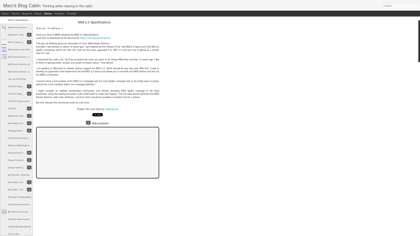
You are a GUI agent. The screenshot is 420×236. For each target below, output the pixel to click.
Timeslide (72, 13)
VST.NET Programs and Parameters (24, 101)
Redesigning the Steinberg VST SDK (24, 130)
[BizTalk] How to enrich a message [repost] (27, 211)
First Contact (13, 233)
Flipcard (15, 13)
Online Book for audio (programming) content (28, 138)
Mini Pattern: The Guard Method (22, 182)
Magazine (27, 13)
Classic (5, 13)
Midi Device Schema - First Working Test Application (31, 56)
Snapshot (59, 13)
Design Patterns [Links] (18, 167)
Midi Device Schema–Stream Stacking (25, 64)
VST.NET (12, 108)
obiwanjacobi (111, 109)
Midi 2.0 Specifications (18, 20)
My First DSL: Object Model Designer (24, 174)
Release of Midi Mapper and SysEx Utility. (26, 145)
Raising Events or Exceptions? (21, 152)
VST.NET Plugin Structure (19, 93)
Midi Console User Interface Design (24, 49)
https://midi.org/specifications (95, 37)
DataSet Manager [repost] (19, 226)
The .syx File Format (17, 79)
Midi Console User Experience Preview (25, 42)
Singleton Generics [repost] (20, 219)
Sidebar (48, 13)
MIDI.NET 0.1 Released (18, 34)
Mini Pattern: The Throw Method (22, 189)
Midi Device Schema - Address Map (24, 71)
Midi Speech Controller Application (23, 123)
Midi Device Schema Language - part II (25, 115)
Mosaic (38, 13)
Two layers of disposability (19, 197)
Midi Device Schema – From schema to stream (28, 27)
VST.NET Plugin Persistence (20, 86)
